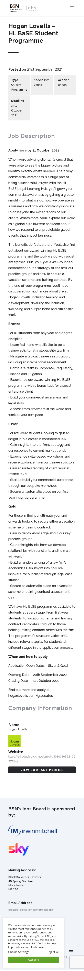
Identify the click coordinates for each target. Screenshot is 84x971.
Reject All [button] (53, 952)
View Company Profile (42, 770)
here (23, 150)
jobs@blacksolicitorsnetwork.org (30, 910)
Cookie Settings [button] (18, 952)
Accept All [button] (34, 959)
